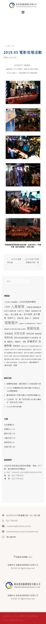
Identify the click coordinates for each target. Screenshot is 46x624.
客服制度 (36, 318)
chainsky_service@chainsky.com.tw (27, 472)
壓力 (21, 314)
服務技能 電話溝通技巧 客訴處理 (26, 337)
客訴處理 (8, 333)
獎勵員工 (18, 341)
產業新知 (8, 442)
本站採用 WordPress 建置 (13, 616)
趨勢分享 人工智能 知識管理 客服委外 (21, 349)
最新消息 (8, 433)
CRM (7, 307)
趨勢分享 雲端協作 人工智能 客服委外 (17, 362)
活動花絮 (10, 46)
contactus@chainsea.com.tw (18, 526)
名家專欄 (8, 424)
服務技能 (8, 337)
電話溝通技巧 (34, 362)
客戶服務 (28, 314)
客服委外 (11, 322)
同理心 (6, 314)
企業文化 (20, 311)
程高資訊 (16, 345)
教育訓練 (30, 333)
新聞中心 (8, 429)
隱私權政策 (11, 537)
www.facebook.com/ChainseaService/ (22, 531)
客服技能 (33, 328)
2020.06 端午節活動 (14, 406)
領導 (15, 365)
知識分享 (8, 446)
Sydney (21, 620)
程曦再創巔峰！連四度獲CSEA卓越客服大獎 (23, 383)
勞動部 (27, 311)
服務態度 (38, 334)
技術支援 (19, 333)
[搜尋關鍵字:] (17, 281)
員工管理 (14, 314)
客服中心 (11, 317)
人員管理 (17, 306)
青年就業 (8, 365)
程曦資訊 (32, 341)
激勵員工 (10, 341)
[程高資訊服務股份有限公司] (23, 5)
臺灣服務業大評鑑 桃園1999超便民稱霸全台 (23, 395)
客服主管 (20, 318)
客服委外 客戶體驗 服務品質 (27, 323)
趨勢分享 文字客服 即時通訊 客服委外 (24, 356)
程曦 (24, 341)
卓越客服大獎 (36, 311)
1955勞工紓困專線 (11, 302)
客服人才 (28, 318)
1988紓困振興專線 (27, 301)
